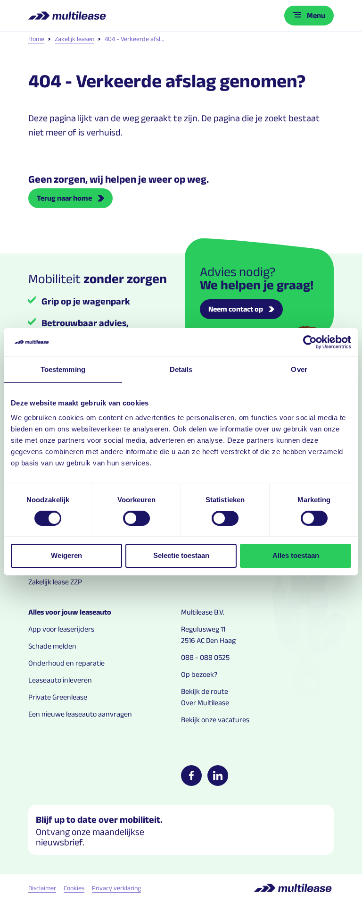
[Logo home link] (68, 15)
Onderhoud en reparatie (66, 663)
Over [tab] (299, 369)
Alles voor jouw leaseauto (69, 612)
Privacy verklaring (116, 888)
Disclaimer (42, 888)
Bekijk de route (204, 691)
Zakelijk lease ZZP (55, 582)
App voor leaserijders (61, 629)
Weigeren (66, 555)
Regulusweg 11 (203, 629)
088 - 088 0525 (205, 657)
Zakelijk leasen (74, 38)
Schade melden (52, 646)
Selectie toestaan (181, 555)
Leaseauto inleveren (60, 680)
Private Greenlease (57, 697)
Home (36, 38)
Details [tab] (181, 369)
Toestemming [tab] (63, 369)
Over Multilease (205, 703)
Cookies (74, 888)
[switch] (136, 518)
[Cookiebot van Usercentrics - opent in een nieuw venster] (310, 342)
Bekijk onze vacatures (215, 720)
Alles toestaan (295, 555)
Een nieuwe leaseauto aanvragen (80, 714)
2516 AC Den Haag (208, 640)
